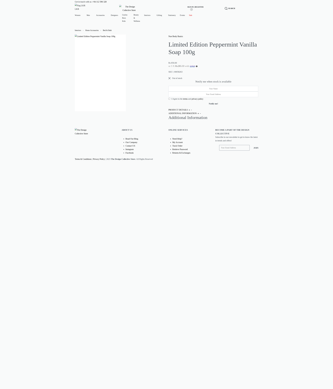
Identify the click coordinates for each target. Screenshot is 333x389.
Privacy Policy (99, 159)
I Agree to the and (187, 99)
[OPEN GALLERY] (100, 73)
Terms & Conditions (83, 159)
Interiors (78, 30)
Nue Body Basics (175, 36)
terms (185, 99)
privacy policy (197, 99)
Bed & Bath (107, 30)
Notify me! (213, 104)
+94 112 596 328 (99, 2)
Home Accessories (92, 30)
